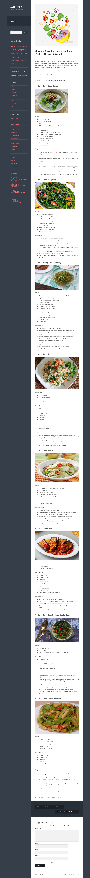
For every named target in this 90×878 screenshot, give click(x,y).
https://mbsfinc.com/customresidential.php (19, 187)
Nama (37, 843)
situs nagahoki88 (14, 200)
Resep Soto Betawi (14, 57)
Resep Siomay (13, 154)
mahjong (12, 183)
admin (44, 57)
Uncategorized (13, 166)
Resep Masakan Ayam (15, 138)
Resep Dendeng (13, 126)
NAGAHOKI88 (13, 180)
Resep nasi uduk (13, 146)
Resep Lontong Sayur (15, 135)
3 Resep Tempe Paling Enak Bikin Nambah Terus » (67, 811)
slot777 (12, 176)
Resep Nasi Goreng (14, 143)
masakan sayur (57, 797)
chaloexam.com (13, 186)
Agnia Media (17, 7)
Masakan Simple (14, 118)
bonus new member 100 (22, 179)
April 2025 (12, 100)
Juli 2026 (12, 86)
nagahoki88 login (14, 201)
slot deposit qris (13, 178)
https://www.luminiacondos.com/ (17, 185)
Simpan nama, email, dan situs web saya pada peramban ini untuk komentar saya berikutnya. (54, 862)
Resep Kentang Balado (15, 129)
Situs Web (37, 855)
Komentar (38, 828)
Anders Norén (72, 874)
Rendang (12, 121)
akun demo (12, 174)
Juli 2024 (12, 106)
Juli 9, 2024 (38, 57)
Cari (11, 30)
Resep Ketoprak (13, 132)
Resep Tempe (13, 160)
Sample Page (13, 21)
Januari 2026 (13, 92)
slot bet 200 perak (14, 181)
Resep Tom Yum (13, 163)
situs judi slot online (14, 184)
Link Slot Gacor (13, 173)
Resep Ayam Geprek (14, 124)
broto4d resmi (55, 152)
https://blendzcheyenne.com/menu (17, 192)
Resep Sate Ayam (14, 152)
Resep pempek (13, 149)
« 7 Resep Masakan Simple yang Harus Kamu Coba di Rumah (50, 806)
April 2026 (12, 89)
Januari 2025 (13, 103)
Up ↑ (78, 874)
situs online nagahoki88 (15, 202)
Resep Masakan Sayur (15, 140)
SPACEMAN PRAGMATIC (16, 191)
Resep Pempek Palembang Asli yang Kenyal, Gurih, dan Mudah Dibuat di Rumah (18, 62)
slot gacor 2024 (13, 177)
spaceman (54, 72)
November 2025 (14, 95)
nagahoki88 (13, 199)
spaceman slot (13, 179)
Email (37, 849)
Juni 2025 (12, 98)
